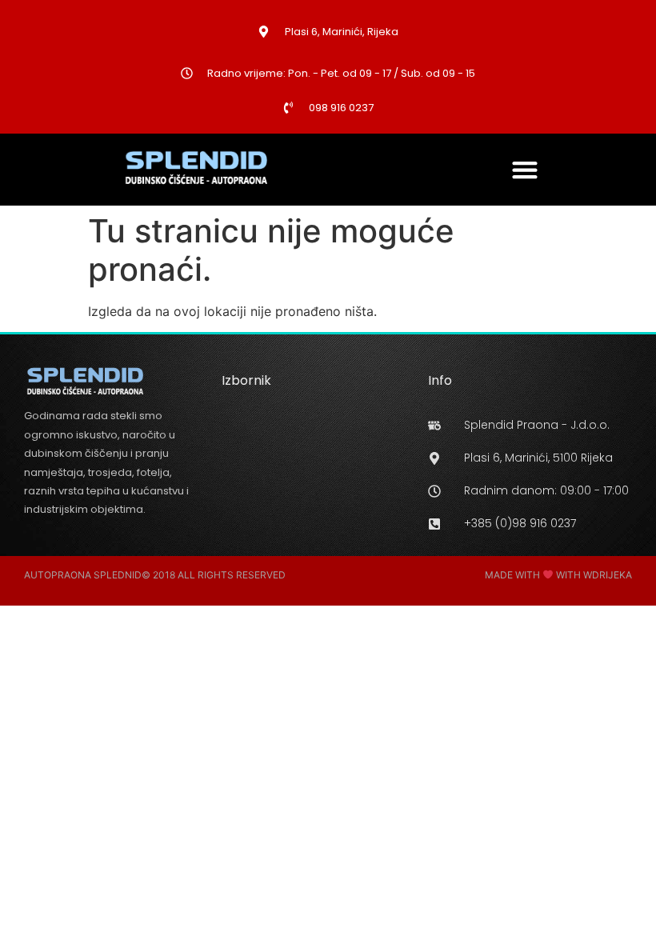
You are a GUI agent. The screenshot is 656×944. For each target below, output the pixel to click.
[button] (525, 169)
